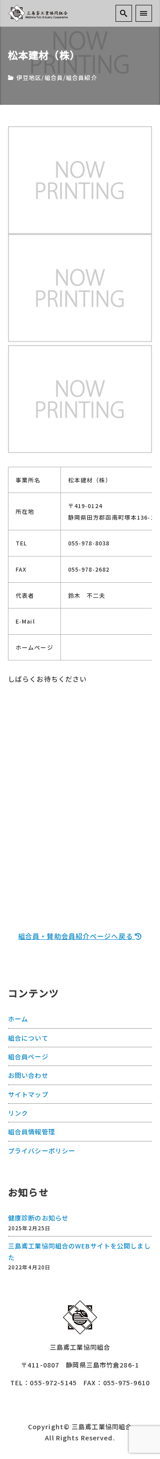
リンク (18, 1112)
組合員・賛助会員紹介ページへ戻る (76, 936)
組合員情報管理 (31, 1131)
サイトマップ (28, 1094)
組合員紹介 (81, 77)
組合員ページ (28, 1056)
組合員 (53, 77)
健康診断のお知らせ (38, 1217)
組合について (28, 1037)
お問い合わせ (28, 1075)
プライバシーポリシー (41, 1150)
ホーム (18, 1018)
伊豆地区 (28, 77)
